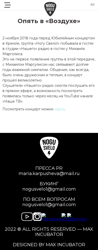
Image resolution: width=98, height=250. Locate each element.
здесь (60, 109)
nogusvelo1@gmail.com (49, 189)
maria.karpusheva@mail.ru (49, 173)
